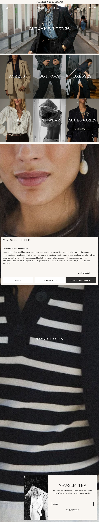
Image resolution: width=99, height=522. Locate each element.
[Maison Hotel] (48, 8)
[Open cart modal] (94, 7)
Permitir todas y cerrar (80, 280)
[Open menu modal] (2, 7)
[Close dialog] (93, 478)
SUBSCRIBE (72, 510)
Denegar (18, 280)
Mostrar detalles (85, 273)
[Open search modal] (6, 7)
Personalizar (48, 280)
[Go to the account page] (89, 7)
